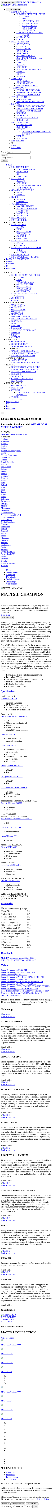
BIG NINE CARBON (25, 55)
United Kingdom (8, 563)
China (3, 453)
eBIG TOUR (21, 238)
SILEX (19, 74)
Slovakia (4, 540)
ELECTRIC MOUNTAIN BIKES (30, 14)
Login (13, 145)
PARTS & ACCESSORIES (17, 259)
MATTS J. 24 (22, 211)
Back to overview (8, 1017)
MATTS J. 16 (22, 215)
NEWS (9, 261)
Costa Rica (5, 457)
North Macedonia (8, 522)
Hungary (4, 478)
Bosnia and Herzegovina (11, 450)
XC (17, 174)
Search (4, 155)
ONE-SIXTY (22, 46)
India (3, 483)
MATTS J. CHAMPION (26, 208)
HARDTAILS (22, 172)
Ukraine (4, 561)
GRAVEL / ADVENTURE (22, 190)
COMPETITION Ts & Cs (27, 118)
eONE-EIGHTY (28, 30)
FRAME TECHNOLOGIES (28, 95)
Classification (11, 584)
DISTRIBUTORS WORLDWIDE (30, 106)
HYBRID (15, 197)
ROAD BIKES (17, 178)
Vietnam (4, 566)
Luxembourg (6, 501)
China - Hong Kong (9, 455)
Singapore (5, 538)
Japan (3, 492)
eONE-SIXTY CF (29, 26)
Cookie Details (32, 1504)
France (4, 473)
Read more (5, 615)
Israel (3, 487)
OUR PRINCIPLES (24, 83)
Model (8, 570)
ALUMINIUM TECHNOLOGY (30, 92)
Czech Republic (7, 462)
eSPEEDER (21, 252)
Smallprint (10, 1475)
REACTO (20, 65)
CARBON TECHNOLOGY (28, 90)
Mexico (4, 506)
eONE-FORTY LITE (30, 21)
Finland (4, 471)
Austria (4, 446)
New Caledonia (7, 517)
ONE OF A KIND (24, 125)
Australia (4, 444)
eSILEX (19, 39)
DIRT (18, 62)
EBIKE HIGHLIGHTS (21, 12)
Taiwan (4, 556)
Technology (11, 581)
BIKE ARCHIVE (18, 218)
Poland (4, 529)
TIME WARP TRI (24, 188)
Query (3, 152)
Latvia (3, 496)
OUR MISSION (23, 81)
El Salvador (6, 467)
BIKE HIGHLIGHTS (20, 42)
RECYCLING (22, 120)
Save (35, 1507)
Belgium (4, 448)
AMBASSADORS (24, 99)
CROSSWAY (22, 202)
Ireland (4, 485)
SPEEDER (21, 76)
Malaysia (4, 503)
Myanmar (5, 510)
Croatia (4, 460)
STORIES (20, 129)
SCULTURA (22, 67)
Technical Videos (13, 579)
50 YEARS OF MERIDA (27, 85)
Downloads (11, 577)
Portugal (4, 531)
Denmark (5, 464)
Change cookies (18, 1504)
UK (7, 404)
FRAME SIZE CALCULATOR (29, 108)
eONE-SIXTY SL (29, 28)
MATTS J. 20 (22, 213)
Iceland (4, 480)
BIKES (9, 165)
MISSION (20, 72)
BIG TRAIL (21, 60)
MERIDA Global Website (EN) (14, 434)
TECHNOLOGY (18, 88)
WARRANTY (22, 115)
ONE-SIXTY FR (23, 49)
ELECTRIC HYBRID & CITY (29, 32)
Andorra (4, 439)
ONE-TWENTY (23, 44)
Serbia (3, 536)
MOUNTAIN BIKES (20, 167)
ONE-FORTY (22, 51)
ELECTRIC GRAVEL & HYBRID (26, 248)
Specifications (11, 572)
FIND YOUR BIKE (19, 220)
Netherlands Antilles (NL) (11, 515)
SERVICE (15, 104)
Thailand (4, 559)
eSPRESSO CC (23, 37)
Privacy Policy (12, 1477)
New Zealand (6, 520)
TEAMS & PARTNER (20, 97)
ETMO (25, 19)
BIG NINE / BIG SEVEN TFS (29, 58)
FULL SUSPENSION (25, 169)
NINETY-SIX (22, 53)
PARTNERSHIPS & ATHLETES (30, 102)
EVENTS (10, 264)
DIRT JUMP (21, 176)
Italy (3, 490)
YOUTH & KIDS (18, 204)
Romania (4, 533)
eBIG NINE (21, 236)
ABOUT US (16, 78)
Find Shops (16, 148)
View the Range (7, 1338)
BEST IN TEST (23, 127)
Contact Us (10, 1472)
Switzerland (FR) (8, 554)
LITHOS (25, 16)
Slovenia (4, 543)
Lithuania (5, 499)
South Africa (6, 545)
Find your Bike (17, 141)
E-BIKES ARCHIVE (20, 254)
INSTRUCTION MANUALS (28, 111)
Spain (3, 547)
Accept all (6, 1504)
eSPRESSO (21, 245)
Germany (5, 476)
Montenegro (6, 508)
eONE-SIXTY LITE (30, 23)
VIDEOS (20, 136)
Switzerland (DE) (8, 552)
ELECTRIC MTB (18, 225)
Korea (3, 494)
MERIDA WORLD (19, 122)
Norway (4, 524)
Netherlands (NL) (8, 513)
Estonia (4, 469)
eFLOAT (25, 35)
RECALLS (21, 113)
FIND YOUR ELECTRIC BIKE (25, 257)
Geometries (10, 574)
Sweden (4, 549)
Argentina (5, 441)
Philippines (5, 526)
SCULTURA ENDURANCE (28, 69)
